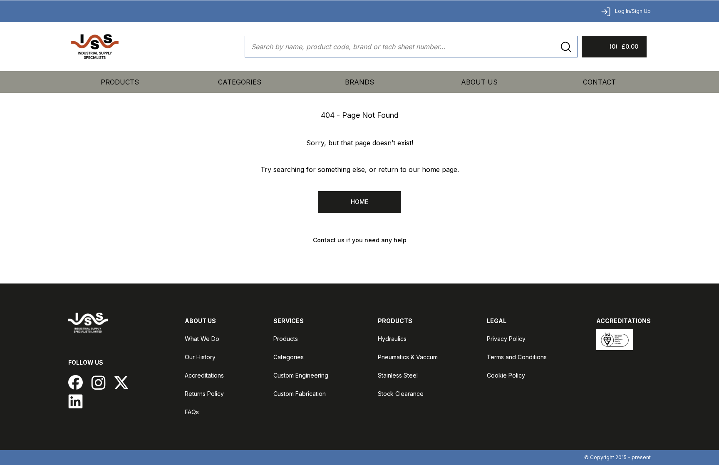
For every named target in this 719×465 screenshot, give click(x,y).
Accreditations (204, 375)
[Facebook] (75, 382)
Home (359, 201)
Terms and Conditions (517, 357)
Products (120, 82)
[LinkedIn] (75, 401)
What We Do (202, 338)
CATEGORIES (239, 82)
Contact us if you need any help (360, 240)
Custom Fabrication (299, 393)
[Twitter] (121, 382)
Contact (599, 82)
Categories (288, 357)
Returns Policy (204, 393)
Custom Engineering (300, 375)
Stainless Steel (398, 375)
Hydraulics (392, 338)
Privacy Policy (506, 338)
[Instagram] (98, 382)
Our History (200, 357)
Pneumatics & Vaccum (408, 357)
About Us (479, 82)
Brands (359, 82)
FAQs (192, 411)
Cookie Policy (506, 375)
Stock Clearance (401, 393)
